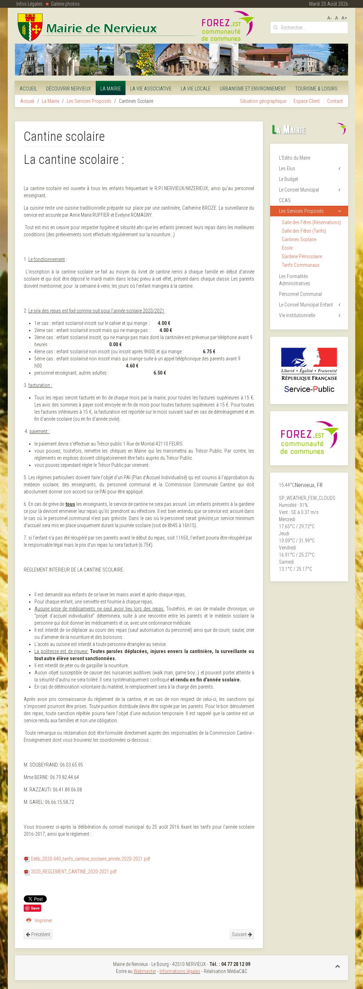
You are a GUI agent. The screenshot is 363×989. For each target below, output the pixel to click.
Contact (335, 101)
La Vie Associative (151, 89)
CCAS (285, 200)
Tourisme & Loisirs (316, 89)
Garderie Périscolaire (302, 256)
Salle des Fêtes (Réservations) (311, 222)
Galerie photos (65, 4)
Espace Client (307, 101)
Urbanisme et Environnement (253, 89)
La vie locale (196, 89)
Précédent (40, 934)
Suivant (240, 934)
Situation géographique (263, 101)
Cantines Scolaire (299, 239)
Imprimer (43, 920)
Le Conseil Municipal (299, 190)
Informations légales (180, 971)
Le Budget (288, 179)
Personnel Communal (300, 294)
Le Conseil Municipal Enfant (306, 305)
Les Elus (287, 168)
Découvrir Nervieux (68, 89)
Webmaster (145, 971)
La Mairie (110, 89)
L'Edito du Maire (294, 158)
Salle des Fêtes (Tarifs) (304, 231)
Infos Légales (29, 4)
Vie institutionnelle (297, 315)
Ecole (287, 248)
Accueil (28, 89)
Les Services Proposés (89, 101)
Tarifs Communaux (300, 265)
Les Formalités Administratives (294, 280)
